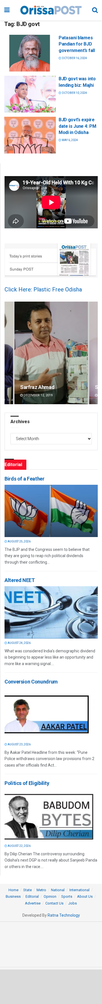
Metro (41, 890)
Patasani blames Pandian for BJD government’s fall (77, 44)
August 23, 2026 (19, 744)
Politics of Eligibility (27, 783)
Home (13, 890)
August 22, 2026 (19, 845)
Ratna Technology (64, 915)
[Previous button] (9, 353)
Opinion (50, 896)
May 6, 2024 (69, 140)
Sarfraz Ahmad (37, 387)
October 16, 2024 (74, 58)
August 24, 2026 (19, 642)
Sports (66, 896)
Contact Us (54, 903)
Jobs (72, 903)
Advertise (33, 903)
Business (13, 896)
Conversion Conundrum (31, 682)
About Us (85, 896)
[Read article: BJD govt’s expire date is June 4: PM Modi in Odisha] (30, 135)
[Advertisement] (51, 986)
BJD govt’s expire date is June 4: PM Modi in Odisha (77, 126)
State (27, 890)
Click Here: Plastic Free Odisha (43, 289)
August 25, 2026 (19, 541)
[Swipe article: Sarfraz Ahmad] (51, 353)
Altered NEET (20, 580)
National (58, 890)
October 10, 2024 (74, 92)
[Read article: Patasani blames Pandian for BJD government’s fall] (30, 53)
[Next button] (93, 353)
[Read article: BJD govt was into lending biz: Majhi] (30, 94)
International (79, 890)
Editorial (32, 896)
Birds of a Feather (24, 479)
